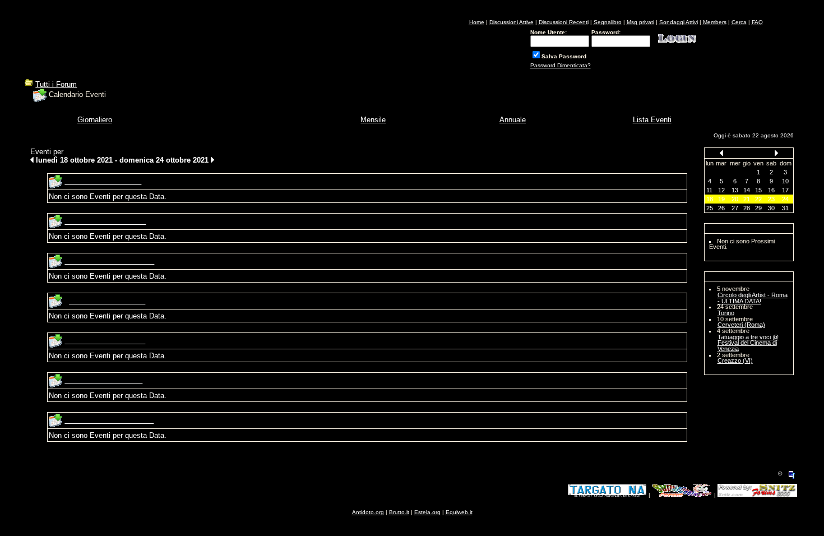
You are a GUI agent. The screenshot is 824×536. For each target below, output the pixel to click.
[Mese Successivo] (776, 153)
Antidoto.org (368, 512)
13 (735, 190)
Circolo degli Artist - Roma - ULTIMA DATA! (752, 298)
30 (771, 208)
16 (771, 190)
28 (746, 208)
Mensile (373, 119)
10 (785, 181)
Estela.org (427, 512)
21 (746, 199)
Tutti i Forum (56, 84)
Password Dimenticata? (560, 65)
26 (721, 208)
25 (709, 208)
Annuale (512, 119)
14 (746, 190)
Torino (725, 312)
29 (758, 208)
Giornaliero (94, 119)
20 (735, 199)
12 (721, 190)
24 (785, 199)
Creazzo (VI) (735, 360)
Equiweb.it (459, 512)
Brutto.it (399, 512)
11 (709, 190)
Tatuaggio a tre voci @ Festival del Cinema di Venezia (748, 343)
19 (721, 199)
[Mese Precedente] (721, 153)
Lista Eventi (652, 119)
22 (758, 199)
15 (758, 190)
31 (785, 208)
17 (785, 190)
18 (709, 199)
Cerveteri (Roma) (741, 324)
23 (771, 199)
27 (735, 208)
